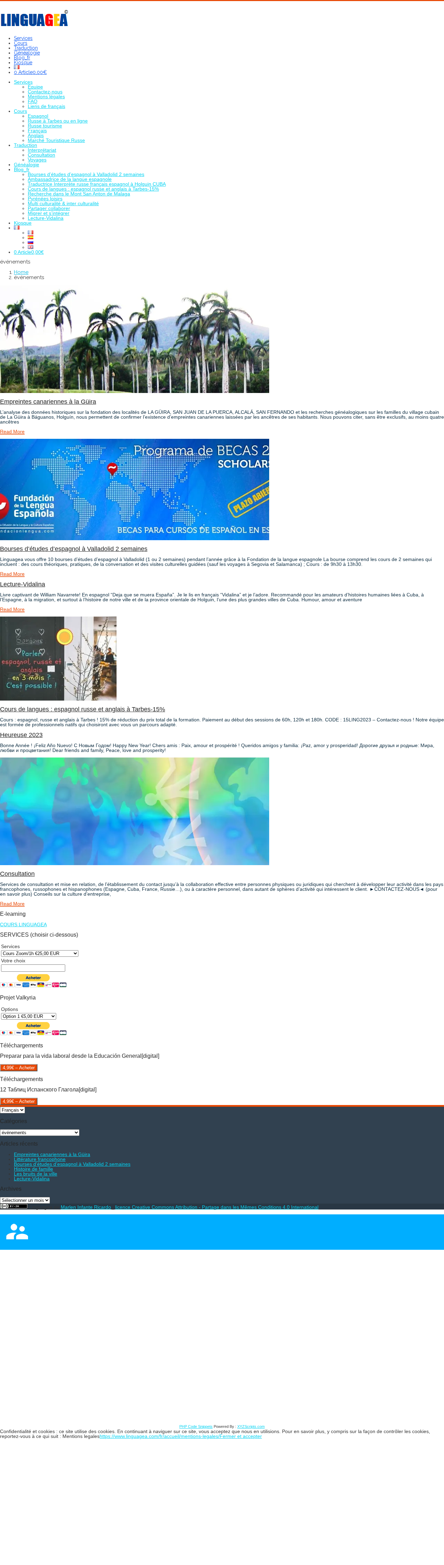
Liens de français (46, 106)
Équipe (35, 87)
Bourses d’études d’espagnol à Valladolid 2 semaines (86, 174)
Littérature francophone (40, 1159)
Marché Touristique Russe (56, 140)
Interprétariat (42, 150)
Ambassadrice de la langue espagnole (70, 179)
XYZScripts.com (251, 1426)
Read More (12, 431)
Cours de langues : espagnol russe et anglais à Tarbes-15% (93, 189)
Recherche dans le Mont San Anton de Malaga (79, 193)
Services (23, 38)
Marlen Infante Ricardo (86, 1207)
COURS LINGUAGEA (23, 924)
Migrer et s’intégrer (48, 213)
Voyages (37, 159)
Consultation (41, 155)
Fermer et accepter (241, 1436)
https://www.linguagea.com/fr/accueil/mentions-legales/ (160, 1436)
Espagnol (38, 116)
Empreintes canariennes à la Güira (48, 401)
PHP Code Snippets (196, 1426)
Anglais (36, 135)
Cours (20, 43)
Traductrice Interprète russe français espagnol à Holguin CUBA (97, 184)
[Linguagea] (34, 25)
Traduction (26, 48)
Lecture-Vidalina (45, 218)
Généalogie (27, 53)
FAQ (32, 101)
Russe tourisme (45, 125)
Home (21, 272)
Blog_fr (22, 57)
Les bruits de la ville (35, 1174)
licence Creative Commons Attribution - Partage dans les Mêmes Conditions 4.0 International (216, 1207)
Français (37, 130)
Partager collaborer (49, 208)
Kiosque (23, 62)
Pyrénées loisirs (45, 198)
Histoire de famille (33, 1169)
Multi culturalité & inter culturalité (63, 203)
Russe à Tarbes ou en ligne (58, 121)
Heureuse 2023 (21, 734)
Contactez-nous (45, 91)
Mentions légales (46, 96)
